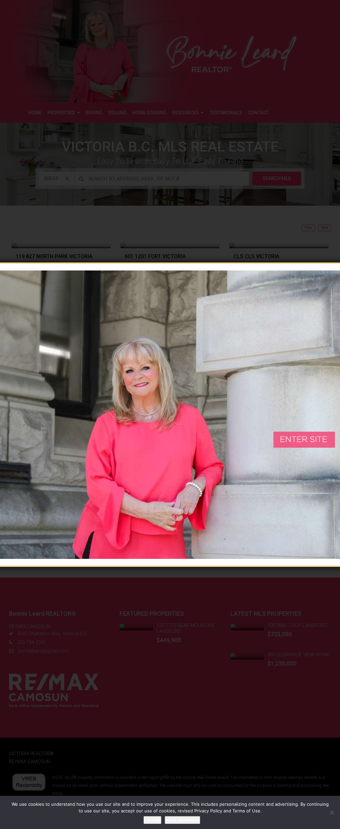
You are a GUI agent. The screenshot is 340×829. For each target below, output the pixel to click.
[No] (331, 812)
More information (182, 819)
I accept (152, 819)
